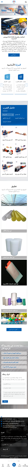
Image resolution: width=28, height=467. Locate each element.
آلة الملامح (17, 114)
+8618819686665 (7, 416)
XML (13, 459)
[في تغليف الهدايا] (14, 200)
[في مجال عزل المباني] (14, 246)
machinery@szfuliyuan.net (17, 421)
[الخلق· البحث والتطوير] (21, 86)
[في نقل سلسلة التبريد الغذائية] (14, 318)
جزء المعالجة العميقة (20, 118)
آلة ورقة (5, 114)
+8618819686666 (7, 419)
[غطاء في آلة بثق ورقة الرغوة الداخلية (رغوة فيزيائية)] (20, 168)
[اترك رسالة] (14, 464)
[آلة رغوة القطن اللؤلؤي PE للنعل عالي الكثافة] (20, 151)
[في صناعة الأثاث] (14, 219)
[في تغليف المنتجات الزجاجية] (14, 299)
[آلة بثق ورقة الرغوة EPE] (7, 134)
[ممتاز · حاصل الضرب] (7, 85)
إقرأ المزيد (13, 55)
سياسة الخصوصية (19, 459)
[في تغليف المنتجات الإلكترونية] (14, 272)
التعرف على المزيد (13, 329)
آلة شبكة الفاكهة (6, 118)
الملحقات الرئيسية (7, 121)
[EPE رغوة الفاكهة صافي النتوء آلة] (7, 151)
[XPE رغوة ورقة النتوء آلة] (20, 134)
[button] (13, 14)
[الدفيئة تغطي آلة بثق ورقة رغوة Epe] (7, 168)
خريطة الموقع (8, 459)
